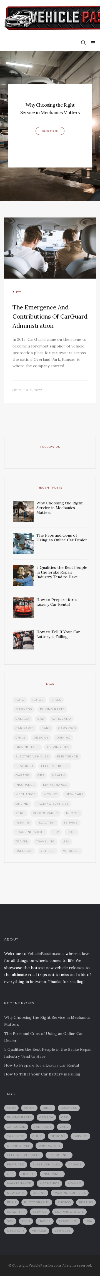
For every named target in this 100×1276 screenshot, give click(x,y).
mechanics (26, 794)
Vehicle (48, 851)
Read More (50, 131)
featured (24, 766)
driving (63, 737)
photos (72, 813)
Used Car (24, 851)
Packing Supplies (52, 803)
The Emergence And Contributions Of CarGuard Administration (50, 316)
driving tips (58, 747)
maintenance (55, 785)
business (24, 709)
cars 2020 (67, 728)
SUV (55, 832)
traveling (45, 841)
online (22, 803)
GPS (41, 775)
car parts (25, 728)
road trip (47, 822)
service (71, 822)
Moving (51, 794)
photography (45, 813)
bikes (56, 700)
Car (41, 718)
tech (71, 832)
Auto (16, 292)
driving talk (27, 747)
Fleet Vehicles (55, 766)
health (58, 775)
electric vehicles (32, 756)
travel (22, 841)
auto (20, 700)
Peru (20, 813)
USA (66, 841)
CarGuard (61, 718)
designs (41, 737)
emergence (67, 756)
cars (46, 728)
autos (37, 700)
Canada (22, 718)
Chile (21, 737)
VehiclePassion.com (46, 953)
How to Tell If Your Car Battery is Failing (42, 1074)
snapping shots (30, 832)
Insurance (25, 785)
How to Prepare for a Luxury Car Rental (41, 1065)
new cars (74, 794)
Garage (22, 775)
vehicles (71, 851)
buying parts (52, 709)
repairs (23, 822)
